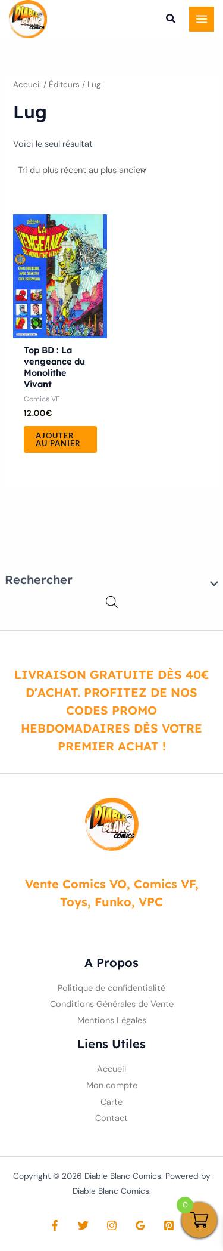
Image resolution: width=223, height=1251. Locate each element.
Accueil (27, 84)
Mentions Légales (111, 1020)
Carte (111, 1102)
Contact (111, 1118)
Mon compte (111, 1085)
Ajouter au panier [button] (58, 439)
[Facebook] (54, 1225)
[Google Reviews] (140, 1225)
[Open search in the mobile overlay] (112, 602)
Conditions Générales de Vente (112, 1004)
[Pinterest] (169, 1225)
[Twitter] (83, 1225)
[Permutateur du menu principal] (201, 19)
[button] (171, 20)
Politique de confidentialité (111, 988)
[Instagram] (111, 1225)
